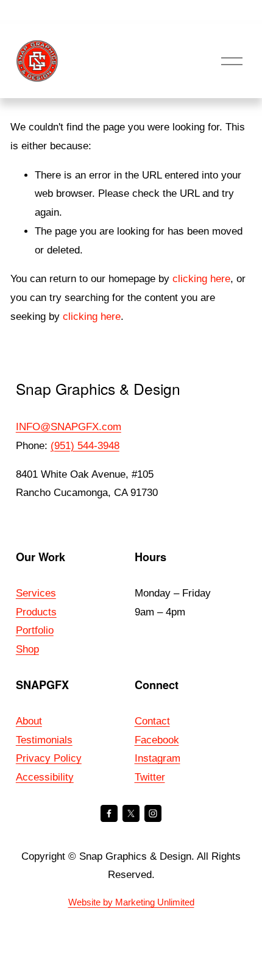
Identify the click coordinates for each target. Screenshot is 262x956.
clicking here (201, 279)
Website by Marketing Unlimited (131, 902)
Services (36, 593)
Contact (152, 721)
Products (36, 612)
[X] (131, 813)
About (29, 721)
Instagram (157, 758)
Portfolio (35, 630)
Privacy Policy (49, 758)
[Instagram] (152, 813)
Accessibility (45, 777)
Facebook (157, 740)
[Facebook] (109, 813)
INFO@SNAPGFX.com (68, 427)
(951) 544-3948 (85, 445)
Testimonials (44, 740)
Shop (27, 649)
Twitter (150, 777)
